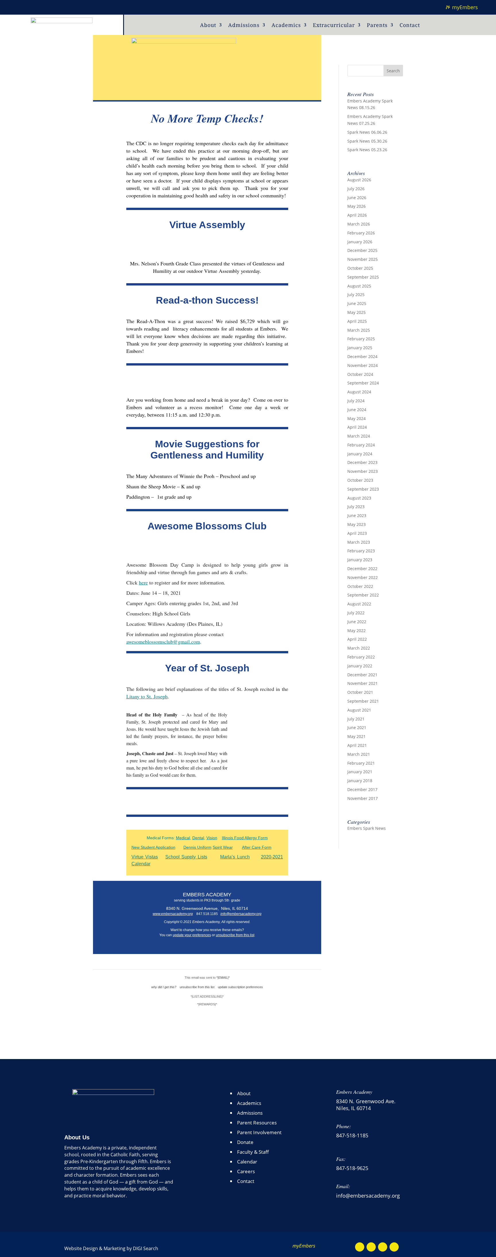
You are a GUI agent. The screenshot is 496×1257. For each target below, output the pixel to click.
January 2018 (359, 780)
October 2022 (360, 586)
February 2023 (361, 550)
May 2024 (356, 418)
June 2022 (356, 621)
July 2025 (356, 294)
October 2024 (360, 374)
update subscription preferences (240, 987)
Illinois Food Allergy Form (245, 838)
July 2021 (356, 719)
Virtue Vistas (144, 856)
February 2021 (361, 763)
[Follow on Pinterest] (19, 6)
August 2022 (359, 604)
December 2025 (362, 250)
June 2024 (356, 409)
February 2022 (361, 657)
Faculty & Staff (253, 1152)
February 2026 (361, 233)
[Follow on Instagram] (394, 1247)
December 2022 (362, 568)
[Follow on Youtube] (371, 1247)
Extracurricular (334, 25)
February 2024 (361, 445)
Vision (211, 838)
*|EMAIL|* (223, 977)
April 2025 (357, 321)
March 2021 (358, 754)
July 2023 (356, 506)
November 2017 (362, 798)
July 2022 (356, 612)
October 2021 (360, 692)
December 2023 (362, 462)
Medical (183, 838)
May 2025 (356, 312)
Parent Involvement (259, 1132)
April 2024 (357, 427)
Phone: (343, 1126)
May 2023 (356, 524)
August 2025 (359, 286)
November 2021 (362, 683)
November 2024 (362, 365)
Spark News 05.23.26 (367, 149)
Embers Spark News (366, 828)
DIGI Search (145, 1248)
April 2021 (357, 745)
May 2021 (356, 736)
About (208, 25)
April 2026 (357, 215)
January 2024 (359, 453)
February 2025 (361, 338)
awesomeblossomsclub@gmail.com (163, 641)
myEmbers (465, 7)
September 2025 (363, 277)
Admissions (243, 25)
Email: (343, 1186)
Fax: (341, 1158)
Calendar (247, 1161)
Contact (410, 25)
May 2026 (356, 206)
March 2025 (358, 330)
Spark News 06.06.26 (367, 132)
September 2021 (363, 701)
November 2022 (362, 577)
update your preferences (192, 935)
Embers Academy (354, 1091)
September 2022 (363, 595)
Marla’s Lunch (234, 856)
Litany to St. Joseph (147, 696)
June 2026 (356, 197)
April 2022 (357, 639)
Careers (246, 1171)
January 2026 (359, 241)
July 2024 (356, 400)
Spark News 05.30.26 (367, 141)
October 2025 (360, 268)
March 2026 (358, 224)
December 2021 (362, 674)
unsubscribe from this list (235, 935)
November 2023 (362, 471)
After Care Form (257, 847)
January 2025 (359, 347)
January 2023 (359, 559)
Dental (198, 838)
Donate (245, 1142)
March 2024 (358, 436)
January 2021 (359, 771)
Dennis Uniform (197, 847)
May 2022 (356, 630)
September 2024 (363, 383)
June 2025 (356, 303)
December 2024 (362, 356)
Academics (286, 25)
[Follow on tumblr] (30, 6)
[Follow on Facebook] (359, 1247)
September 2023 (363, 489)
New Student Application (153, 847)
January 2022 (359, 666)
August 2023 (359, 498)
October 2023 (360, 480)
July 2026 (356, 188)
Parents (377, 25)
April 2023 (357, 533)
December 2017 (362, 789)
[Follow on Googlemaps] (382, 1247)
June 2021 (356, 727)
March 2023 (358, 542)
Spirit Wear (223, 847)
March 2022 (358, 648)
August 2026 (359, 179)
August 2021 (359, 710)
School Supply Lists (186, 856)
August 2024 (359, 392)
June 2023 (356, 515)
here (143, 582)
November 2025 (362, 259)
